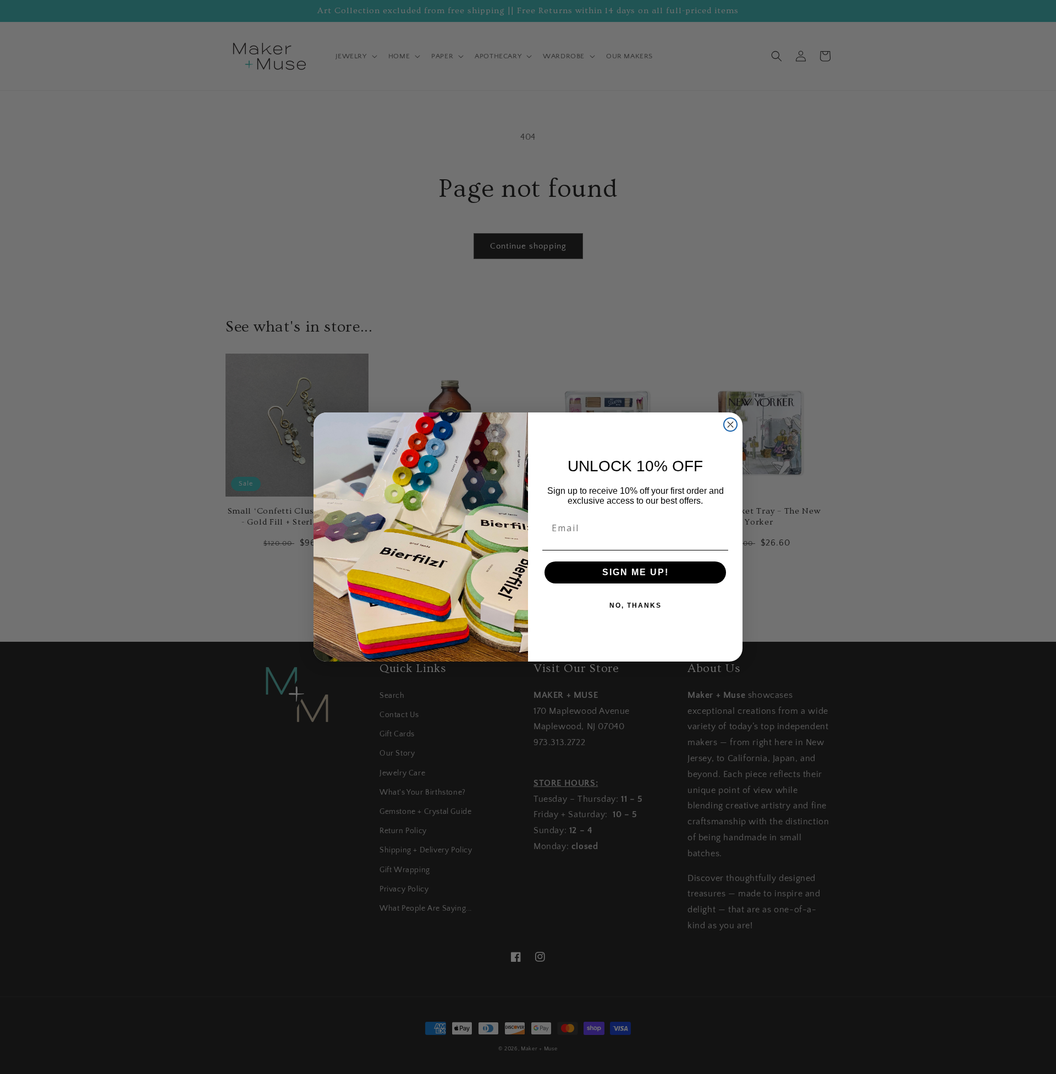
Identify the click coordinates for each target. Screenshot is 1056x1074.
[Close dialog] (730, 424)
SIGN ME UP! (635, 572)
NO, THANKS (635, 605)
